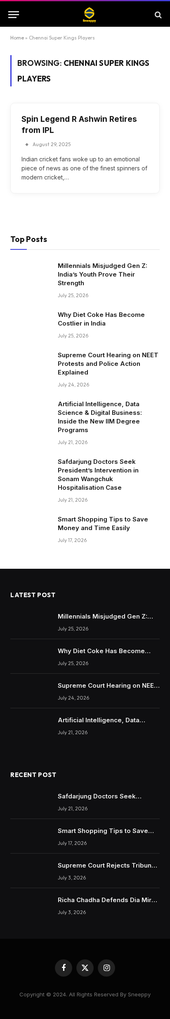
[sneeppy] (89, 14)
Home (17, 38)
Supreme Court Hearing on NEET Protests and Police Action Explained (108, 363)
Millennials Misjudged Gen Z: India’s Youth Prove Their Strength (102, 274)
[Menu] (13, 14)
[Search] (157, 14)
